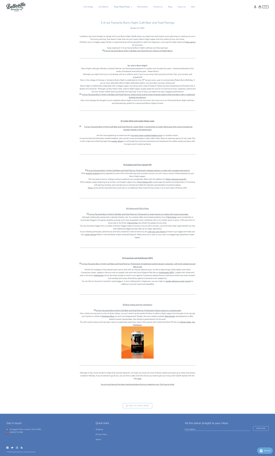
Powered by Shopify (30, 452)
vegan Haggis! (90, 234)
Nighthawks (99, 275)
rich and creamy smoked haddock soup (146, 135)
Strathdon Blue (108, 316)
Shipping (99, 429)
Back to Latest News (139, 406)
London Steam (117, 141)
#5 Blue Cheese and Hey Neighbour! (137, 304)
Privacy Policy (101, 434)
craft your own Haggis (157, 231)
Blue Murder (170, 316)
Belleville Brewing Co (17, 452)
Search (98, 439)
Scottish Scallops (93, 173)
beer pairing (191, 42)
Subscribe (261, 428)
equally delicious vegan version (178, 281)
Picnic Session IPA (144, 182)
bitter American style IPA (176, 179)
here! (139, 378)
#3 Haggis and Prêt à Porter (137, 208)
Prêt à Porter (171, 217)
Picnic (90, 188)
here (119, 281)
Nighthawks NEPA (166, 272)
